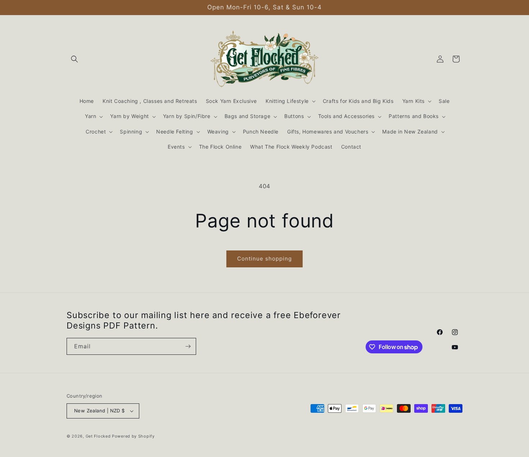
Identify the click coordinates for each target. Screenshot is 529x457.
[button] (74, 59)
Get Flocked (98, 436)
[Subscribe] (188, 346)
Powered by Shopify (133, 436)
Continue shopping (264, 258)
